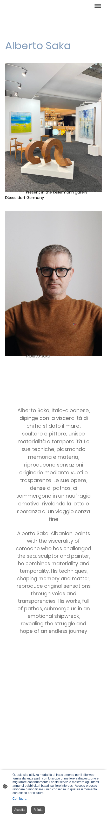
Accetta (19, 810)
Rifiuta (38, 810)
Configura (19, 798)
